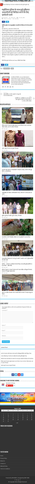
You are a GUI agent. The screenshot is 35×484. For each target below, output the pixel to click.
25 (13, 419)
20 (22, 417)
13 (22, 416)
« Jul (17, 422)
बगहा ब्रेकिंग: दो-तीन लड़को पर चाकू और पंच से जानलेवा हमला (12, 94)
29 (31, 419)
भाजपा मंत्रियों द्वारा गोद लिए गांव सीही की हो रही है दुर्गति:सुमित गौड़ (16, 4)
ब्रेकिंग (24, 17)
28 (27, 419)
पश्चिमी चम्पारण (6, 68)
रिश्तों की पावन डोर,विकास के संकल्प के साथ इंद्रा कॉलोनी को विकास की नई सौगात (17, 358)
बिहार (12, 68)
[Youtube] (19, 374)
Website (4, 335)
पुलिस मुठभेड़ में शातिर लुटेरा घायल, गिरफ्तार (12, 215)
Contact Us (3, 463)
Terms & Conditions (5, 468)
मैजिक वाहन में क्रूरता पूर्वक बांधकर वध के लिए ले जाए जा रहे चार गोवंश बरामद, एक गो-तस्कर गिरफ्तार (16, 126)
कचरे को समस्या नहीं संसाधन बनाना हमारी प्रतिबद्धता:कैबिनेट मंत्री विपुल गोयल (16, 353)
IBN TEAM (26, 477)
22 (31, 417)
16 (3, 417)
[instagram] (22, 374)
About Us (2, 461)
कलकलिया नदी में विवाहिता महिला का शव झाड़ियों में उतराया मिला (16, 237)
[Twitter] (16, 374)
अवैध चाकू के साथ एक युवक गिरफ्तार (10, 148)
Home (1, 455)
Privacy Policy (3, 458)
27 (22, 419)
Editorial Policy (3, 466)
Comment (4, 310)
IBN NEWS (5, 17)
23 (3, 419)
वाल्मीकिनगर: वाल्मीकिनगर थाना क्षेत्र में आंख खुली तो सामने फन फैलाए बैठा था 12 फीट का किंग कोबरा (23, 99)
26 (18, 419)
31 (8, 421)
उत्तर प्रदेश (20, 17)
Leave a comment (7, 18)
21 (27, 417)
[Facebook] (13, 374)
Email (3, 330)
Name (4, 325)
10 (8, 416)
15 (31, 416)
